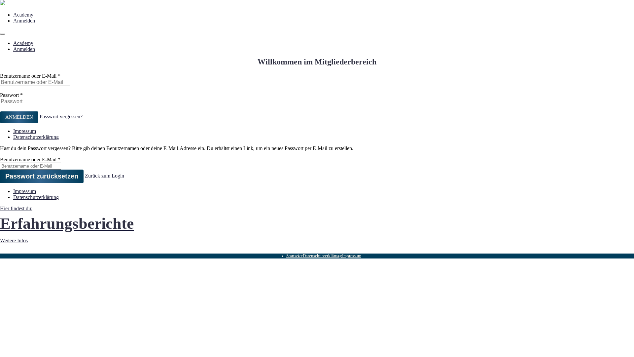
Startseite (294, 256)
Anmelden (24, 20)
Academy (23, 15)
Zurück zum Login (104, 175)
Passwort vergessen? (61, 116)
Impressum (24, 131)
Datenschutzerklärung (36, 137)
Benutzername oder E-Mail (28, 76)
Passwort (9, 95)
